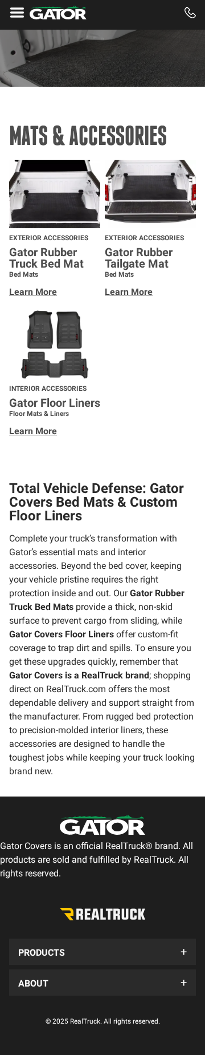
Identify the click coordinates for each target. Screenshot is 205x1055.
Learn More (33, 291)
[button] (102, 952)
